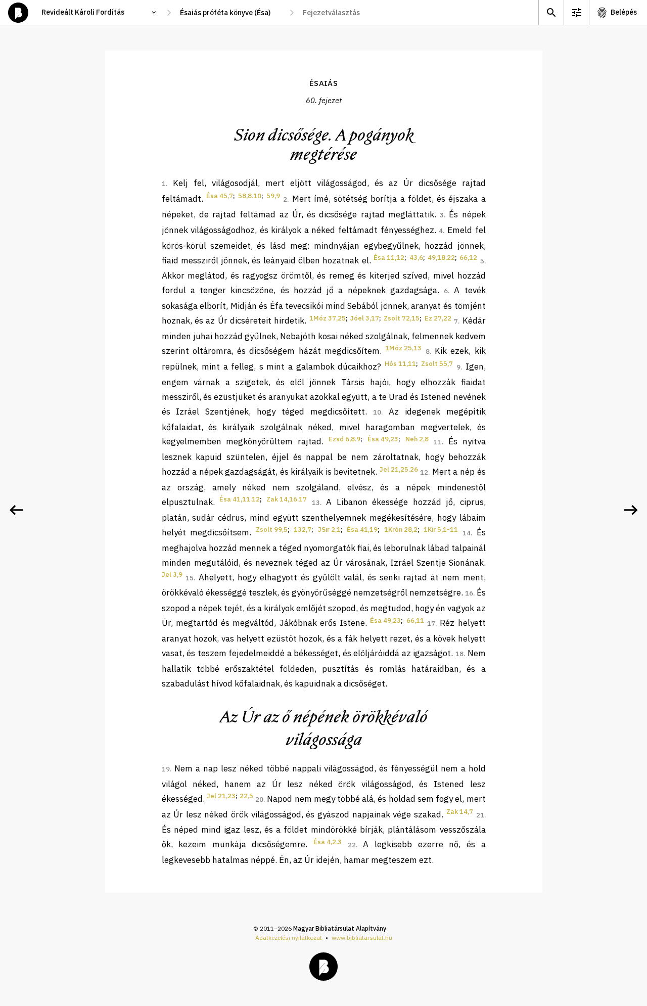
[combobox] (230, 13)
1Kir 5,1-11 (441, 529)
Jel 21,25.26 (399, 469)
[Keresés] (551, 12)
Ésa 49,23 (382, 439)
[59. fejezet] (16, 510)
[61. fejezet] (631, 510)
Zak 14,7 (459, 811)
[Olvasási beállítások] (576, 12)
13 (316, 502)
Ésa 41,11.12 (239, 499)
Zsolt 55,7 (437, 363)
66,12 (468, 257)
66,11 (415, 620)
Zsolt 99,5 (272, 529)
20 (259, 799)
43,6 (416, 257)
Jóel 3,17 (364, 318)
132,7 (302, 529)
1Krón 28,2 (401, 529)
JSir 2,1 (329, 529)
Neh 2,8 (417, 439)
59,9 (273, 196)
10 (377, 412)
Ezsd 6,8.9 (344, 439)
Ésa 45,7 (219, 196)
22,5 (246, 796)
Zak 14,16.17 (286, 499)
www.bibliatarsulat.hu (362, 937)
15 (190, 578)
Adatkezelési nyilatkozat (288, 937)
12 (424, 472)
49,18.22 (441, 257)
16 (469, 593)
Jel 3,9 (172, 574)
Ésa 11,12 (389, 257)
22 (352, 845)
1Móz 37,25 (327, 318)
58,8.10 (249, 196)
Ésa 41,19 (362, 529)
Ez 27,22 (438, 318)
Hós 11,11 (400, 363)
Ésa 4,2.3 (327, 842)
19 (166, 769)
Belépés (624, 12)
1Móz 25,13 (403, 348)
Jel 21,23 (221, 796)
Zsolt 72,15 (402, 318)
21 (480, 815)
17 (431, 623)
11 (438, 442)
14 (467, 533)
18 (459, 654)
